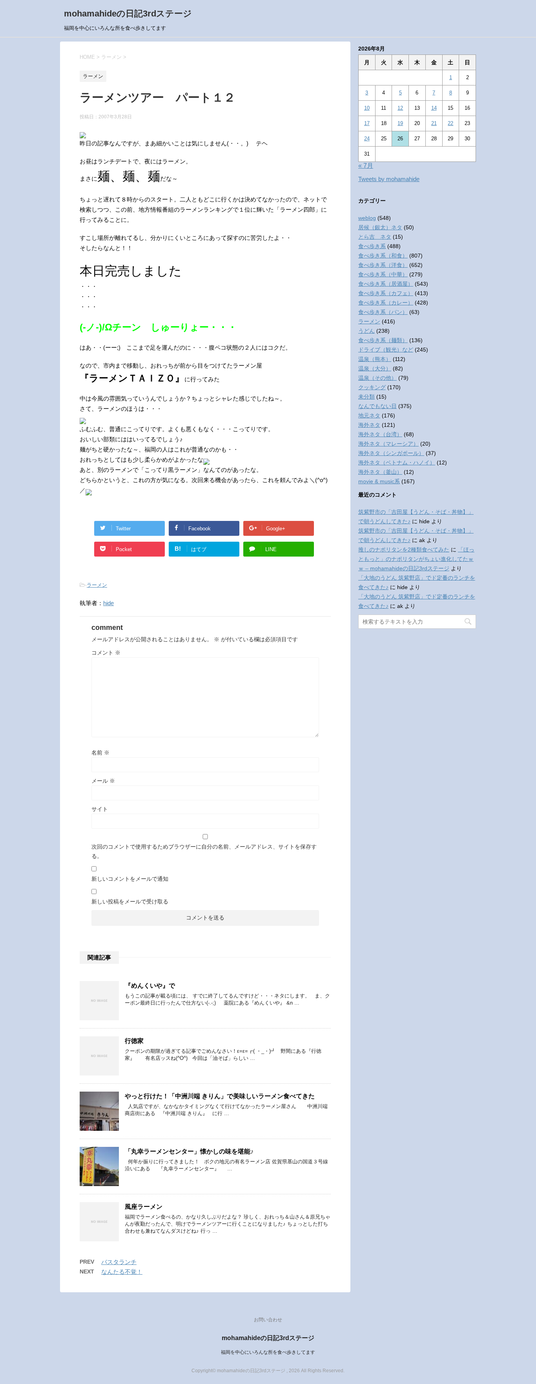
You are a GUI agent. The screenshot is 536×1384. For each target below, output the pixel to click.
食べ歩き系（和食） (383, 255)
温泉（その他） (377, 378)
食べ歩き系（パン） (383, 312)
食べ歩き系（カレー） (385, 302)
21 (434, 123)
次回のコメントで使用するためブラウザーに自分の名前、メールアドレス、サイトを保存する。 (204, 851)
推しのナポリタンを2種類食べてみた (403, 549)
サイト (99, 809)
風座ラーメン (143, 1206)
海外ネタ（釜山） (380, 472)
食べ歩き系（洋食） (383, 265)
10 (367, 108)
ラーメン (97, 585)
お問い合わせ (268, 1319)
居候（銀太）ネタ (380, 227)
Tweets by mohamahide (388, 179)
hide (108, 603)
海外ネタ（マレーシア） (388, 444)
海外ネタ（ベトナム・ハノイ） (396, 462)
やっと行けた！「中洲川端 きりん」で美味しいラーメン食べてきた (220, 1096)
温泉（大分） (374, 368)
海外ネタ (369, 425)
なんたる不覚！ (121, 1271)
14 (434, 108)
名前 (100, 752)
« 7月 (365, 165)
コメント (105, 652)
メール (103, 781)
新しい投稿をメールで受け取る (129, 901)
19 (400, 123)
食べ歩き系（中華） (383, 274)
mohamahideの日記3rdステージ (128, 13)
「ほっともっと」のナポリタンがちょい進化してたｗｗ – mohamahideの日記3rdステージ (416, 558)
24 (367, 138)
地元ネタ (369, 415)
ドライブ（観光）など (385, 349)
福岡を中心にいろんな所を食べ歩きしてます (268, 1352)
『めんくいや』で (150, 985)
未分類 (366, 397)
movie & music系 (379, 481)
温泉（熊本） (374, 359)
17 (367, 123)
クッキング (372, 387)
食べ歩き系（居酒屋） (385, 284)
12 (400, 108)
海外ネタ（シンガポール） (391, 453)
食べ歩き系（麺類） (383, 340)
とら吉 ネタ (374, 237)
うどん (366, 331)
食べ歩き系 (372, 246)
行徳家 (134, 1041)
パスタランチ (119, 1262)
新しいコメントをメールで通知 (129, 879)
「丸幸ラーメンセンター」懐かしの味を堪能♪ (189, 1151)
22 (450, 123)
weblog (367, 218)
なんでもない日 (377, 406)
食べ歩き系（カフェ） (385, 293)
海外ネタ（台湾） (380, 434)
